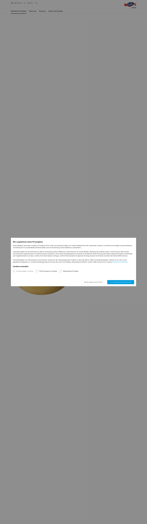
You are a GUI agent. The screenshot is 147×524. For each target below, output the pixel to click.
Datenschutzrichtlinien (120, 262)
